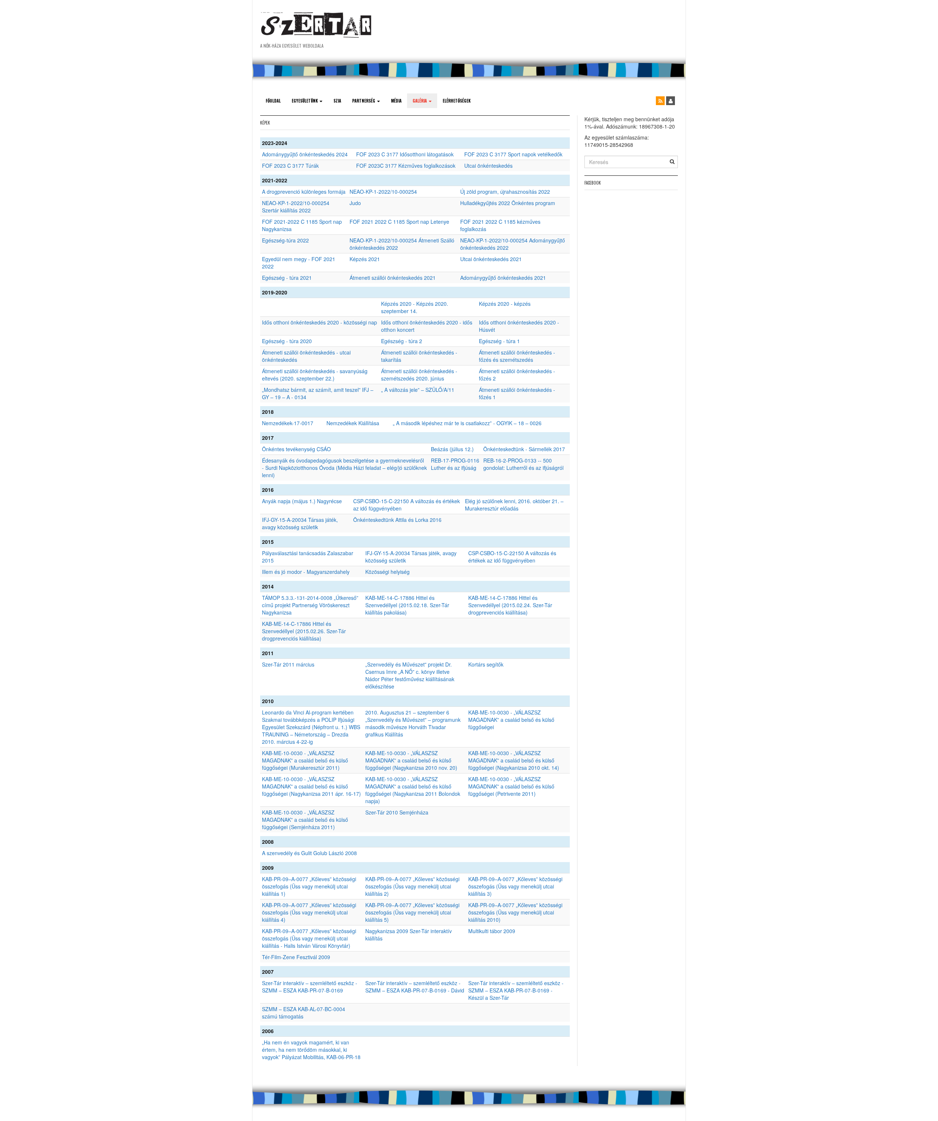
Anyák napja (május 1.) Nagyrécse (302, 501)
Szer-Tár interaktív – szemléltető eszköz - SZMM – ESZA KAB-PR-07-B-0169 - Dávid (414, 986)
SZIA (337, 101)
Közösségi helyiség (387, 571)
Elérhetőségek (456, 101)
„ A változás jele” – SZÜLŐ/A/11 (417, 389)
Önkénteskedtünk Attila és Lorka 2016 (397, 519)
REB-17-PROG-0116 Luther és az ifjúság (455, 464)
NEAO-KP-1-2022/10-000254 (383, 191)
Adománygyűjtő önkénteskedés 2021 (503, 277)
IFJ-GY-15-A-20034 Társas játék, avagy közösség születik (300, 523)
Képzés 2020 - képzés (505, 303)
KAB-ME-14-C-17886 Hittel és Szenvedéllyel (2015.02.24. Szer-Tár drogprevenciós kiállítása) (510, 605)
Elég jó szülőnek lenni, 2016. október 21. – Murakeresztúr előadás (514, 504)
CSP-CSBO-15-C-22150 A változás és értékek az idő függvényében (512, 556)
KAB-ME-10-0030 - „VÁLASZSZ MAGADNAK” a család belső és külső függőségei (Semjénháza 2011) (305, 820)
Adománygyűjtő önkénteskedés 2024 (305, 154)
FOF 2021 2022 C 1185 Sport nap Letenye (399, 221)
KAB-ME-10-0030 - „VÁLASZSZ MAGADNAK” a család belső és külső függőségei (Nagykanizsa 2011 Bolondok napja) (412, 790)
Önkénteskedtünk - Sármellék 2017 (524, 449)
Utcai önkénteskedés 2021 (491, 259)
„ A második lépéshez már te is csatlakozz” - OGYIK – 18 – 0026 (467, 423)
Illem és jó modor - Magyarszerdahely (306, 571)
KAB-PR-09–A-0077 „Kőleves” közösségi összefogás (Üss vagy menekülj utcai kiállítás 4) (309, 912)
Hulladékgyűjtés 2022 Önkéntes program (507, 203)
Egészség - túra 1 (499, 341)
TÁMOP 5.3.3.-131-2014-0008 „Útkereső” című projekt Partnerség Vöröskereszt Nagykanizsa (310, 605)
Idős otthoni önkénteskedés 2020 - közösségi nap (319, 322)
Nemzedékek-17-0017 (287, 423)
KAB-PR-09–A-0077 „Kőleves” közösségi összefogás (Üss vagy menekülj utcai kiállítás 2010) (515, 912)
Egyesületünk (305, 101)
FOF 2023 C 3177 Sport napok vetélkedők (513, 154)
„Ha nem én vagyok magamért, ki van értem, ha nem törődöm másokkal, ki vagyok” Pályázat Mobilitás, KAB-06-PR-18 (311, 1050)
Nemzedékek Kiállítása (352, 423)
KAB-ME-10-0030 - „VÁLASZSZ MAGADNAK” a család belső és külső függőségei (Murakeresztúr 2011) (305, 760)
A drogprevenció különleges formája (304, 191)
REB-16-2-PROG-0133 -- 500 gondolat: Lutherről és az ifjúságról (523, 464)
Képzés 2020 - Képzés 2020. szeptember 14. (414, 307)
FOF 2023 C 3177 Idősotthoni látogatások (405, 154)
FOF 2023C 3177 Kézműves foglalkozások (405, 165)
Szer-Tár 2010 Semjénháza (396, 812)
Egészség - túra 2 (401, 341)
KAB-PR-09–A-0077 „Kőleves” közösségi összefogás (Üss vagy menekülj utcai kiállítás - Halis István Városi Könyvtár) (309, 938)
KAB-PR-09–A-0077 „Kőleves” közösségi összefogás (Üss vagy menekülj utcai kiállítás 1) (309, 886)
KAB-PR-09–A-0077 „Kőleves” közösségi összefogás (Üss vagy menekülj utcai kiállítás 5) (412, 912)
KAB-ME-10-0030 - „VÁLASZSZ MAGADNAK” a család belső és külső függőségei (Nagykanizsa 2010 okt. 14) (513, 760)
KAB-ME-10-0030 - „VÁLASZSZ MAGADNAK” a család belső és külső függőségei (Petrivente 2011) (511, 786)
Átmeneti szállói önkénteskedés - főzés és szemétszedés (517, 356)
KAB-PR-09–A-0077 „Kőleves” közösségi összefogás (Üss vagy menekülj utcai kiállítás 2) (412, 886)
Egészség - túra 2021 (287, 277)
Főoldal (273, 101)
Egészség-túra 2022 (285, 240)
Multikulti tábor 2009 (491, 931)
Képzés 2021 (365, 259)
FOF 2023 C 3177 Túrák (290, 165)
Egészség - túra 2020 (287, 341)
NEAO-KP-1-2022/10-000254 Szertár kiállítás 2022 (295, 206)
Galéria (420, 101)
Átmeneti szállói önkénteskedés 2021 (393, 277)
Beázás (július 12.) (452, 449)
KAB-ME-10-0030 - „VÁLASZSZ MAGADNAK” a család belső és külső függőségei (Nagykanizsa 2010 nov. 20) (411, 760)
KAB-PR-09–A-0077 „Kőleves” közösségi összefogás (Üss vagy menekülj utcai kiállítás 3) (515, 886)
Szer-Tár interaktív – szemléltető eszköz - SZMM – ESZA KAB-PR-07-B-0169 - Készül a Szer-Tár (516, 990)
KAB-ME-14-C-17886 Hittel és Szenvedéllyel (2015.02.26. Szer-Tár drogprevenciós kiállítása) (304, 631)
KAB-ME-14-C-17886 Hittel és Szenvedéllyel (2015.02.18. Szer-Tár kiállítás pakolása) (407, 605)
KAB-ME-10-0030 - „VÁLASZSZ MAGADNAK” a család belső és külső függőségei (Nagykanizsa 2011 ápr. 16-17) (311, 786)
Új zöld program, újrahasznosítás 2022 (505, 191)
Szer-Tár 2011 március (288, 664)
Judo (355, 203)
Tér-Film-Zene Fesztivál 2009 (296, 957)
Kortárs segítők (485, 664)
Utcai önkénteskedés (488, 165)
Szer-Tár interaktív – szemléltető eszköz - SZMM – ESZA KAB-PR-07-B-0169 (309, 986)
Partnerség (364, 101)
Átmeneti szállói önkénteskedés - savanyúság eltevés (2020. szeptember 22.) (315, 374)
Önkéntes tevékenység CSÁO (296, 449)
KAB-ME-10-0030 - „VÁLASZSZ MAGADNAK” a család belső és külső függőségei (511, 720)
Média (396, 101)
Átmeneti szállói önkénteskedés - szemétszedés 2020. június (419, 374)
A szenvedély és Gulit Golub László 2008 (309, 853)
